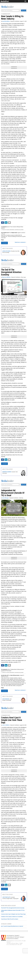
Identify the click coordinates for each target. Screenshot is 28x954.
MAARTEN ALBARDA (6, 471)
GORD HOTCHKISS (6, 251)
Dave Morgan (5, 498)
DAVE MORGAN (5, 699)
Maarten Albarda (6, 277)
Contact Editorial (10, 937)
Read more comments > (20, 242)
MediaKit (17, 935)
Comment (4, 243)
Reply (2, 239)
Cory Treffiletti (5, 725)
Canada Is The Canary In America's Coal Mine (12, 916)
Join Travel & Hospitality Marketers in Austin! (12, 926)
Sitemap (21, 937)
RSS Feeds (17, 937)
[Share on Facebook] (2, 222)
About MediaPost (10, 935)
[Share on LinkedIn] (6, 222)
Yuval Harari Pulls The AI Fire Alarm (9, 919)
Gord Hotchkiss (6, 21)
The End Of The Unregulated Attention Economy (12, 908)
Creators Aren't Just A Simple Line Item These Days (13, 914)
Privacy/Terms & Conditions (12, 938)
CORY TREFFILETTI (6, 897)
